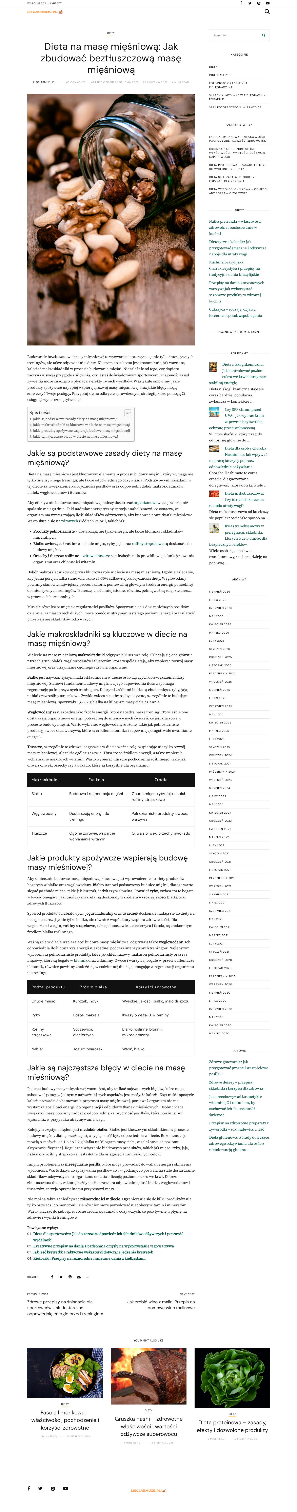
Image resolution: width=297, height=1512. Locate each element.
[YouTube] (268, 3)
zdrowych (69, 521)
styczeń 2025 (219, 747)
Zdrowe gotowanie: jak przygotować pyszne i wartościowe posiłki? (238, 1068)
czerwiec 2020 (220, 1009)
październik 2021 (222, 878)
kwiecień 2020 (220, 1025)
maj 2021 (216, 919)
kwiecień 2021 (220, 927)
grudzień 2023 (220, 820)
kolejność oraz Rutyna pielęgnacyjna (228, 85)
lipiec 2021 (217, 902)
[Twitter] (250, 3)
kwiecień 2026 (220, 624)
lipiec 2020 (217, 1000)
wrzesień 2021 (220, 886)
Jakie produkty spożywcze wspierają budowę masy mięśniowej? (81, 431)
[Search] (264, 35)
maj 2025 (216, 714)
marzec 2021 (218, 935)
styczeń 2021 (219, 951)
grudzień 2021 (220, 861)
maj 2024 (216, 804)
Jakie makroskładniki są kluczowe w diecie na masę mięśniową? (81, 425)
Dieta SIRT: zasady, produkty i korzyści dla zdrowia (232, 179)
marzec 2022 (219, 837)
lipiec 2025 (217, 698)
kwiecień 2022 (220, 829)
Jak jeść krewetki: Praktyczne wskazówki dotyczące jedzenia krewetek (93, 1252)
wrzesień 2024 (220, 780)
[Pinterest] (70, 1277)
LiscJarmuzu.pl (44, 82)
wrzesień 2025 (220, 681)
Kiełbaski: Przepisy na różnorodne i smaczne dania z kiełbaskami (89, 1258)
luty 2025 (217, 739)
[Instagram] (259, 3)
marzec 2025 (219, 731)
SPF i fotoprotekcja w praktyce (235, 107)
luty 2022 (216, 845)
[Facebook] (241, 3)
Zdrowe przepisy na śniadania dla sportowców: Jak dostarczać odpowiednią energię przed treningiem (65, 1308)
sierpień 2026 (219, 591)
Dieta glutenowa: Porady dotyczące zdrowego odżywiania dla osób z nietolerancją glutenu (239, 1143)
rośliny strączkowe (148, 543)
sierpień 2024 (219, 788)
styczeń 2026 (219, 649)
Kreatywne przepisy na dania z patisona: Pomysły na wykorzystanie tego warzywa (103, 1246)
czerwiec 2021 (220, 911)
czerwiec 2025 (220, 706)
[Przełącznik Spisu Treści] (125, 412)
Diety (111, 33)
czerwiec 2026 (220, 608)
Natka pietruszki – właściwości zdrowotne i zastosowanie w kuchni (235, 227)
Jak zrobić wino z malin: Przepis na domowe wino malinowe (161, 1305)
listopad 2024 (220, 763)
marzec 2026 (219, 632)
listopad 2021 (220, 870)
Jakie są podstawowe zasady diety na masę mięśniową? (75, 419)
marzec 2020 (219, 1033)
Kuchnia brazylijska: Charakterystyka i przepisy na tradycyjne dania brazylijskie (234, 268)
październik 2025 (222, 673)
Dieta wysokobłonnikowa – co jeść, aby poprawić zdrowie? (238, 191)
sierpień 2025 (219, 690)
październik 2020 (222, 976)
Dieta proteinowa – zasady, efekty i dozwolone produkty (237, 167)
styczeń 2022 (219, 853)
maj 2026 (216, 616)
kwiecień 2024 (220, 812)
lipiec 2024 (217, 796)
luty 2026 (217, 640)
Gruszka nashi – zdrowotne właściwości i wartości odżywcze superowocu (237, 153)
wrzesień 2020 (220, 984)
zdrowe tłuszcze (96, 556)
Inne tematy (218, 75)
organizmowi (145, 502)
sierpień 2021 (219, 894)
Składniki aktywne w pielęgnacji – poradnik (237, 97)
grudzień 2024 (220, 755)
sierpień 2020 (219, 992)
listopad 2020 (220, 968)
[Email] (79, 1277)
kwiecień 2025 (220, 722)
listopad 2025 (220, 665)
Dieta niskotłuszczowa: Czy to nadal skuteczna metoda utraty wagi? (236, 499)
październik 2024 (222, 771)
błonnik (80, 960)
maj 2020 (216, 1017)
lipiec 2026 (217, 600)
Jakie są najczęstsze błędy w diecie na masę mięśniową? (75, 436)
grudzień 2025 (220, 657)
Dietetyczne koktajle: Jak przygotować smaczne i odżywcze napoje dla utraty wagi (237, 248)
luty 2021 (216, 943)
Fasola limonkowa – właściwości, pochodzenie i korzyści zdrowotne (237, 139)
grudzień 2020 (220, 960)
